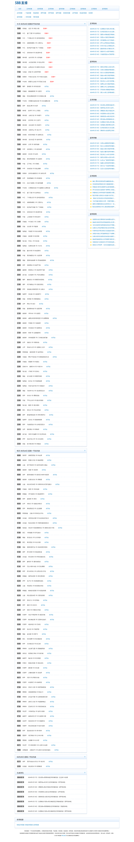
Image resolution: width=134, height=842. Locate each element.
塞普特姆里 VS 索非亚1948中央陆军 (38, 475)
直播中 (45, 28)
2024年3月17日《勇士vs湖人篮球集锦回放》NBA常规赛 (103, 92)
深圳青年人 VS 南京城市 (34, 149)
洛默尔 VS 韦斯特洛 (33, 342)
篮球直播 (40, 9)
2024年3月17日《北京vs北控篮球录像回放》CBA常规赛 (103, 169)
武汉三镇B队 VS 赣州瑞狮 (35, 183)
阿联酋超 (25, 352)
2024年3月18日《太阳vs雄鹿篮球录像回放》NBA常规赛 (103, 143)
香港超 (25, 28)
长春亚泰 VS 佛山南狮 (34, 168)
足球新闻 (94, 9)
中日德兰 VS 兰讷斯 (34, 222)
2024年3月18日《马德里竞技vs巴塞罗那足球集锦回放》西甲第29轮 (103, 54)
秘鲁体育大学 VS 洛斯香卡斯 (37, 716)
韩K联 (24, 110)
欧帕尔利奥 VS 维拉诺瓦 (35, 663)
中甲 (24, 149)
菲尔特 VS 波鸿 (33, 154)
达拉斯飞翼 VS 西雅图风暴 (36, 648)
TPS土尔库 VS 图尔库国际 (35, 400)
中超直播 (28, 13)
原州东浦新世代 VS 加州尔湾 (37, 173)
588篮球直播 (29, 825)
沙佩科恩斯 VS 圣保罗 (35, 673)
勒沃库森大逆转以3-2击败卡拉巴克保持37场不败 (107, 195)
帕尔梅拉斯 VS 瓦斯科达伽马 (37, 619)
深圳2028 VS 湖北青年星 (34, 53)
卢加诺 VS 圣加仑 (33, 371)
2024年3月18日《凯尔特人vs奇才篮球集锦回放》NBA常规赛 (103, 81)
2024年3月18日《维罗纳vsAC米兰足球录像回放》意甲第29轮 (46, 782)
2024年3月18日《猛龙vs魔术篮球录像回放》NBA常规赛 (103, 152)
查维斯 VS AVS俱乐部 (34, 86)
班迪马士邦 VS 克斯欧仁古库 (36, 347)
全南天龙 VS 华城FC (35, 115)
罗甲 (24, 289)
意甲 (24, 499)
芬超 (24, 226)
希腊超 (25, 494)
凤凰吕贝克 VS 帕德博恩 (35, 460)
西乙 (24, 410)
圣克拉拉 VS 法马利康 (34, 537)
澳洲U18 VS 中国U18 (35, 366)
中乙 (24, 33)
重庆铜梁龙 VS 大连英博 (34, 255)
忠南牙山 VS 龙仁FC (35, 130)
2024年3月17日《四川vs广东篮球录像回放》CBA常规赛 (103, 166)
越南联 (25, 270)
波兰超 (25, 275)
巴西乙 (25, 663)
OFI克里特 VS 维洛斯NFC (36, 494)
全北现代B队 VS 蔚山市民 (37, 62)
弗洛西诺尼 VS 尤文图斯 (34, 508)
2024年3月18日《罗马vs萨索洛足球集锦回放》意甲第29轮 (103, 43)
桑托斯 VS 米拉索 (33, 668)
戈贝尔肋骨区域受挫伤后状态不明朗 (103, 225)
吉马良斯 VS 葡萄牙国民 (34, 376)
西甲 (24, 424)
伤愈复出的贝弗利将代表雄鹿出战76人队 (105, 219)
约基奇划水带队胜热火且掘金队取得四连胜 (105, 231)
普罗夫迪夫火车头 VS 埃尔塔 (36, 761)
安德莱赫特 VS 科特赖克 (34, 178)
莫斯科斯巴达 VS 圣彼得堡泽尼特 (37, 547)
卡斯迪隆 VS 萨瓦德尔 (34, 533)
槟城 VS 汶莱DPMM (34, 72)
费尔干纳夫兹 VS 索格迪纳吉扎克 (38, 357)
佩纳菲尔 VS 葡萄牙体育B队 (35, 280)
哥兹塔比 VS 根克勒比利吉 (35, 586)
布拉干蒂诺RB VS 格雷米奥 (36, 615)
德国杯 (25, 144)
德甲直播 (58, 13)
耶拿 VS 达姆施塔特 (34, 333)
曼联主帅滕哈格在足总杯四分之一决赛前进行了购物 (108, 204)
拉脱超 (25, 766)
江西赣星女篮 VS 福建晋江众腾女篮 (39, 188)
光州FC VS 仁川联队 (34, 110)
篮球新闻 (105, 9)
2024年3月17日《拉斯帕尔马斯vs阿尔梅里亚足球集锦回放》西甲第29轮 (50, 801)
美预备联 (25, 750)
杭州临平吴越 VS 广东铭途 (35, 48)
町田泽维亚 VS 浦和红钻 (35, 135)
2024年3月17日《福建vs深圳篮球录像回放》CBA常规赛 (103, 163)
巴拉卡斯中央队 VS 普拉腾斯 (36, 566)
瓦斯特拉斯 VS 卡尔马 (35, 246)
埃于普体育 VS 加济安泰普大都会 (37, 465)
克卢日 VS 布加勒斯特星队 (35, 581)
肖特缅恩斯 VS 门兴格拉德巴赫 (37, 337)
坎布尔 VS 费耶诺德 (33, 395)
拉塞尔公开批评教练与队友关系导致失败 (105, 228)
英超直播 (36, 13)
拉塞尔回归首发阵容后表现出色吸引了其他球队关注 (108, 236)
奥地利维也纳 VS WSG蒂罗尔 (36, 415)
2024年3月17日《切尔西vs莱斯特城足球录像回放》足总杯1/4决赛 (48, 777)
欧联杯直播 (66, 13)
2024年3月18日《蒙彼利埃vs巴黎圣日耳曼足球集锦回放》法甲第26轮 (103, 49)
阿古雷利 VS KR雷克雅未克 (36, 557)
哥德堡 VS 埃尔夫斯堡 (35, 231)
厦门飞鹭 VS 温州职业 (34, 33)
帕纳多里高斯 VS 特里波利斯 (37, 590)
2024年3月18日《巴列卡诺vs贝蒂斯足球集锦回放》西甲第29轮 (103, 46)
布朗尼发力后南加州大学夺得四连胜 (103, 242)
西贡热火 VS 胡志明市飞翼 (36, 270)
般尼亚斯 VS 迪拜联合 (36, 352)
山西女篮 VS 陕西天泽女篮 (36, 67)
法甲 (24, 304)
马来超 (25, 72)
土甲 (24, 347)
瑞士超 (25, 241)
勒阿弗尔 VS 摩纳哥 (33, 429)
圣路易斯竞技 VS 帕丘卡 (35, 692)
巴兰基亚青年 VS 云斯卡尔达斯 (37, 745)
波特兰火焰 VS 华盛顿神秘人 (37, 702)
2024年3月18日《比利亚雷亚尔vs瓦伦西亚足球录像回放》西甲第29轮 (103, 128)
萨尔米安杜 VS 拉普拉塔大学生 (36, 571)
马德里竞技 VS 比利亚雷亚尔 (36, 424)
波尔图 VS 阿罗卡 (32, 634)
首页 (20, 9)
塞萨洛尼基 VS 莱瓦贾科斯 (36, 576)
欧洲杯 (91, 13)
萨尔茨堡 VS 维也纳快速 (34, 552)
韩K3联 (25, 57)
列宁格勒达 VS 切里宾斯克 (35, 284)
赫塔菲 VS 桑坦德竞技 (34, 562)
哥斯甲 (25, 726)
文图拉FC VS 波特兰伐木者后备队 (40, 750)
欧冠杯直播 (83, 13)
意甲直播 (51, 13)
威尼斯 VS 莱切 (32, 499)
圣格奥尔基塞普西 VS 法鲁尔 (36, 289)
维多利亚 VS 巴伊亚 (34, 624)
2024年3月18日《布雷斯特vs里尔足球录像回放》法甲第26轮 (46, 792)
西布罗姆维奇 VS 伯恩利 (34, 159)
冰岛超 (25, 518)
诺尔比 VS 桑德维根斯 (35, 420)
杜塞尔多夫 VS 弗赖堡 (35, 479)
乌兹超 (25, 357)
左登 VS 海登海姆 (33, 144)
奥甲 (24, 415)
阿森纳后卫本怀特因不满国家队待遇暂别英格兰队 (107, 192)
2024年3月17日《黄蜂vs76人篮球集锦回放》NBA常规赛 (103, 87)
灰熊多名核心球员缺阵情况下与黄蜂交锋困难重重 (107, 233)
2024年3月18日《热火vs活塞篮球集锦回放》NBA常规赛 (103, 72)
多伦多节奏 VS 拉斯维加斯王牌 (37, 697)
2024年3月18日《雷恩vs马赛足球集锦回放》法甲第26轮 (103, 37)
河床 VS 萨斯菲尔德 (33, 677)
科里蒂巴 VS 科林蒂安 (35, 682)
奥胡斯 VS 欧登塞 (33, 236)
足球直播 (29, 9)
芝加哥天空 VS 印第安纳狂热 (37, 706)
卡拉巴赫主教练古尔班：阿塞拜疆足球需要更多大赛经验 (110, 201)
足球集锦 (72, 9)
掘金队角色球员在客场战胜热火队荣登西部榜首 (107, 222)
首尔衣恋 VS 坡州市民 (35, 139)
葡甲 (24, 86)
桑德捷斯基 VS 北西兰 (35, 91)
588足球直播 (20, 825)
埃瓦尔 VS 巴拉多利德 (34, 410)
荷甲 (24, 106)
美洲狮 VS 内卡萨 (33, 740)
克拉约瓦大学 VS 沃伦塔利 (35, 439)
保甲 (24, 475)
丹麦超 (25, 91)
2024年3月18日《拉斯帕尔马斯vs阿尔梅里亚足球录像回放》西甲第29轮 (50, 811)
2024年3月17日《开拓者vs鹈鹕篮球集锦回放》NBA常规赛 (103, 89)
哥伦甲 (25, 711)
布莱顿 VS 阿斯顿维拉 (34, 299)
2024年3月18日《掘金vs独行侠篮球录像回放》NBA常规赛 (103, 149)
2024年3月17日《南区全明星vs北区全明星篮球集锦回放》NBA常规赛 (103, 67)
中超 (24, 164)
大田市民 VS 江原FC (34, 120)
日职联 (25, 135)
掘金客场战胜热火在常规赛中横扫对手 (104, 239)
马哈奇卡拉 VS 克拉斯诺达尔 (36, 391)
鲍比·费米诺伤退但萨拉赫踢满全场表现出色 (106, 181)
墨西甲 (25, 735)
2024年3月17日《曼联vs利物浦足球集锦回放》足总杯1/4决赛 (103, 34)
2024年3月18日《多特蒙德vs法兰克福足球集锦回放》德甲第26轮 (103, 40)
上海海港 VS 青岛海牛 (34, 217)
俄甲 (24, 284)
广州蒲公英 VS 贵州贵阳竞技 (36, 38)
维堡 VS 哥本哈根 (33, 489)
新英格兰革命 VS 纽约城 (35, 653)
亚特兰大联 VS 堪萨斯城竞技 (37, 687)
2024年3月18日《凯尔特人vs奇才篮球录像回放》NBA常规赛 (103, 154)
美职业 (25, 653)
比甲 (24, 178)
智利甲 (25, 455)
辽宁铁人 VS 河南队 (33, 164)
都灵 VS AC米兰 (32, 605)
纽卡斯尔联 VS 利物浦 (34, 444)
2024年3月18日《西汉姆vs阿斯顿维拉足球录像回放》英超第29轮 (47, 806)
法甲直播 (75, 13)
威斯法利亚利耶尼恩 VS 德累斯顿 (38, 318)
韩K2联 (25, 115)
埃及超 (25, 528)
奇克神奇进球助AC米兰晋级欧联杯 (103, 184)
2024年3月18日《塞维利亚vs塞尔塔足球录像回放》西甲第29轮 (47, 797)
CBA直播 (28, 17)
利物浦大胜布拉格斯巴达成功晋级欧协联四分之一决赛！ (110, 187)
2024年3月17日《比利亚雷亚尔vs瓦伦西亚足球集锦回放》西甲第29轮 (103, 32)
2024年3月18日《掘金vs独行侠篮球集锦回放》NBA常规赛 (103, 75)
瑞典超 (25, 231)
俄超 (24, 96)
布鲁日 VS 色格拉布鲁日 (34, 504)
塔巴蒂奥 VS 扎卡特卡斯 (35, 735)
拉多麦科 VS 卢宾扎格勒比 (36, 275)
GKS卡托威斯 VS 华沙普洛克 (37, 434)
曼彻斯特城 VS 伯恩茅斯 (34, 309)
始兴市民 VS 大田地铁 (35, 57)
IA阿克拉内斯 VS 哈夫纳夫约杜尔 (38, 518)
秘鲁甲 (25, 658)
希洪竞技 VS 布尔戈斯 (34, 542)
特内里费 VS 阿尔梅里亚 (34, 639)
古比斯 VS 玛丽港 (32, 226)
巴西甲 (25, 615)
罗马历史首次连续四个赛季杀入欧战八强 (105, 190)
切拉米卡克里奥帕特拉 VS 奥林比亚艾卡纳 (41, 528)
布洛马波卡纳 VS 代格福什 (36, 386)
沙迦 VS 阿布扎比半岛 (36, 513)
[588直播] (21, 5)
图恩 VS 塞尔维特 (33, 405)
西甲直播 (43, 13)
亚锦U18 (25, 366)
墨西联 (25, 692)
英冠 (24, 159)
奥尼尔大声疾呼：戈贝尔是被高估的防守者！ (106, 245)
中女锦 (25, 67)
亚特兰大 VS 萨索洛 (33, 600)
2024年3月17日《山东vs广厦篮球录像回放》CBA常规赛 (103, 160)
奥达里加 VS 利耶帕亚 (35, 766)
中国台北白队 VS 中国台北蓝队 (37, 77)
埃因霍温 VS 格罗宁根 (34, 265)
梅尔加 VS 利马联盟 (34, 658)
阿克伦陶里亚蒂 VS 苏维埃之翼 (36, 96)
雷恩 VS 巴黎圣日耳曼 (34, 610)
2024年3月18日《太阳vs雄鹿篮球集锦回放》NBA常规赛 (103, 70)
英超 (24, 299)
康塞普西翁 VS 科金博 (35, 455)
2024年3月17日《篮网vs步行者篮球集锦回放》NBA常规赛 (103, 84)
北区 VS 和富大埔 (33, 28)
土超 (24, 465)
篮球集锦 (83, 9)
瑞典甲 (25, 294)
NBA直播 (36, 17)
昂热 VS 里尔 (31, 304)
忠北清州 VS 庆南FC (35, 125)
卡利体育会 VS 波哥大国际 (36, 711)
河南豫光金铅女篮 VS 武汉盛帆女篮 (39, 101)
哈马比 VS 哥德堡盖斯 (35, 381)
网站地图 (64, 835)
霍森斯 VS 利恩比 (33, 362)
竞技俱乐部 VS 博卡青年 (34, 731)
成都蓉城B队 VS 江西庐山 (35, 43)
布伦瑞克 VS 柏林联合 (35, 328)
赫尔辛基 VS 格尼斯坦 (34, 251)
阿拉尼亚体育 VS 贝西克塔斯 (36, 595)
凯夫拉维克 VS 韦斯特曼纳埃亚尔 (38, 523)
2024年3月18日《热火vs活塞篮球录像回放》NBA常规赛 (103, 146)
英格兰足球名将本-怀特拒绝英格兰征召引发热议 (107, 198)
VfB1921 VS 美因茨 (34, 313)
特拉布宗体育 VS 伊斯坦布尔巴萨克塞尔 (39, 484)
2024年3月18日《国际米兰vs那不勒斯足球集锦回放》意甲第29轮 (103, 51)
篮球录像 (61, 9)
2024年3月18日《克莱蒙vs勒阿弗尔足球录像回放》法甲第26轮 (103, 125)
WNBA (25, 648)
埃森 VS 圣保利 (33, 470)
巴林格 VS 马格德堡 (34, 323)
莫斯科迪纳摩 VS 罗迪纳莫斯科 (36, 260)
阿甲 (24, 566)
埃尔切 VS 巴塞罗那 (33, 629)
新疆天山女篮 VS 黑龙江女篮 (37, 82)
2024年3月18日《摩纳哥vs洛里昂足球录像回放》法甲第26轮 (103, 130)
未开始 (46, 86)
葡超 (24, 376)
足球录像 (51, 9)
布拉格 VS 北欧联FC (34, 294)
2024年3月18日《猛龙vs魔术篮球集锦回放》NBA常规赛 (103, 78)
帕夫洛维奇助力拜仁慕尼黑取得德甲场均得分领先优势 (109, 207)
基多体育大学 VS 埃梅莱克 (36, 721)
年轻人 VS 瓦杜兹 (33, 241)
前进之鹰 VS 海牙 (32, 106)
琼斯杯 (25, 77)
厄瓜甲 (25, 721)
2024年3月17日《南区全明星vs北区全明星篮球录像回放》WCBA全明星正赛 (103, 157)
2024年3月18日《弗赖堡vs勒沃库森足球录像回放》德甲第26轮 (47, 787)
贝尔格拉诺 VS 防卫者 (34, 644)
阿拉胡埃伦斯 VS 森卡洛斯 (36, 726)
